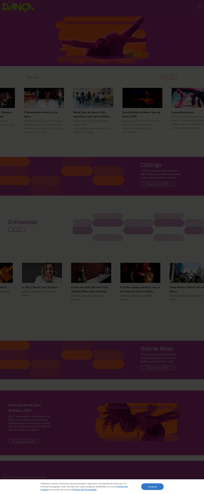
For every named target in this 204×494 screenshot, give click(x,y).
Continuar (152, 486)
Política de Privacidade (84, 489)
